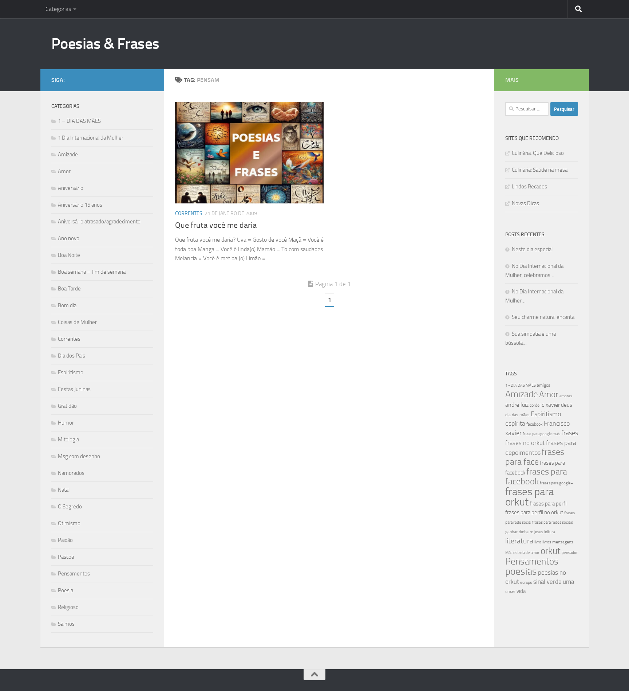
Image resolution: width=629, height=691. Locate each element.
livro (537, 542)
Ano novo (68, 238)
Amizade (68, 154)
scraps (526, 582)
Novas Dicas (525, 203)
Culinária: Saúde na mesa (539, 170)
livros (546, 542)
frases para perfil (548, 503)
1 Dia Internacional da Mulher (90, 137)
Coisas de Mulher (77, 322)
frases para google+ (556, 483)
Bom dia (67, 305)
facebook (534, 424)
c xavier (551, 404)
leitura (549, 532)
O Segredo (70, 506)
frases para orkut (529, 496)
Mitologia (68, 439)
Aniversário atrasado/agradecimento (99, 221)
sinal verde (547, 581)
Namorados (71, 473)
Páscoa (66, 557)
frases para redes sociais (552, 522)
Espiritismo (70, 372)
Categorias (58, 8)
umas (510, 591)
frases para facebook (536, 476)
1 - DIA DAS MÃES (520, 385)
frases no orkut (525, 443)
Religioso (68, 607)
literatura (519, 540)
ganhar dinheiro (519, 531)
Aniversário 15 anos (80, 205)
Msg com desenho (79, 456)
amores (565, 396)
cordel (535, 405)
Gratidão (67, 406)
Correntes (188, 213)
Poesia (65, 590)
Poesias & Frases (105, 44)
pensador (570, 552)
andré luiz (517, 404)
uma (568, 581)
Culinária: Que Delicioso (538, 153)
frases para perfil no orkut (534, 512)
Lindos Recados (529, 186)
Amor (64, 171)
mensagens (562, 541)
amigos (543, 385)
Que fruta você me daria (216, 225)
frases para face (534, 457)
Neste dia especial (532, 249)
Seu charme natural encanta (543, 317)
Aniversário (70, 188)
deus (566, 405)
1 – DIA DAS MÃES (79, 121)
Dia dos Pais (71, 355)
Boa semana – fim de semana (92, 272)
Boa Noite (69, 255)
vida (521, 591)
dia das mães (517, 414)
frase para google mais (541, 434)
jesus (538, 532)
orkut (551, 551)
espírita (515, 423)
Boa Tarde (69, 288)
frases (569, 433)
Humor (66, 422)
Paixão (65, 540)
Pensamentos (74, 573)
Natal (64, 490)
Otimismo (69, 523)
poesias (521, 571)
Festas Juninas (74, 389)
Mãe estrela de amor (522, 552)
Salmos (66, 624)
